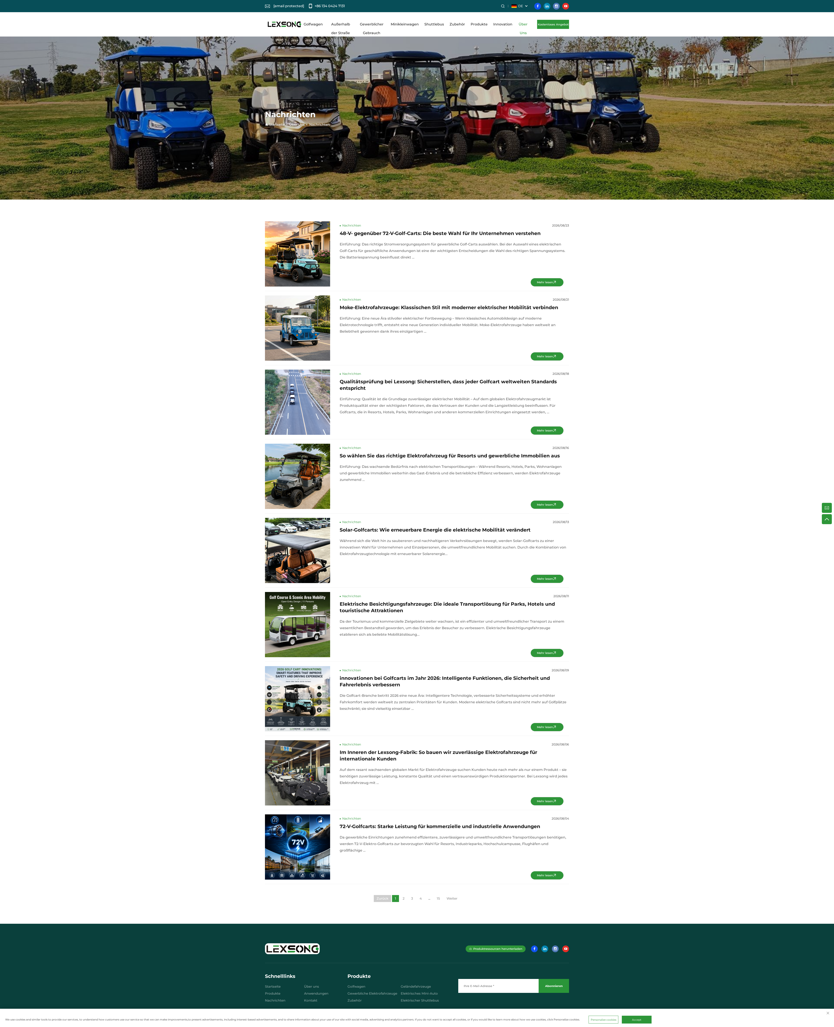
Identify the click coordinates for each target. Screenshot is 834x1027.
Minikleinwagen (405, 24)
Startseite (277, 124)
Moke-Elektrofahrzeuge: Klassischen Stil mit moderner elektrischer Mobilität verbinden (449, 307)
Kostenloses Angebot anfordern (553, 26)
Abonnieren (554, 986)
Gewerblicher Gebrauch (372, 25)
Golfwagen (313, 24)
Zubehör (457, 24)
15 (438, 898)
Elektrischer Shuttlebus (420, 1000)
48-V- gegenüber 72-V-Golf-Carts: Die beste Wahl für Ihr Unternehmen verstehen (440, 233)
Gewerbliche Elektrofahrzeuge (372, 993)
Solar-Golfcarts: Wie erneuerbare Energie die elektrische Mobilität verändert (435, 530)
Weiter (452, 898)
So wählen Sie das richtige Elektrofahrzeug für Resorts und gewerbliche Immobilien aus (450, 456)
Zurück (382, 898)
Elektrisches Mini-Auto (419, 993)
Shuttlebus (434, 24)
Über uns (311, 986)
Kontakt (310, 1000)
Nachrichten (319, 124)
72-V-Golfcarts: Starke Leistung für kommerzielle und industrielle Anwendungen (440, 826)
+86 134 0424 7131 (329, 6)
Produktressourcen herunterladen (497, 948)
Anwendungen (316, 993)
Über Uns (523, 25)
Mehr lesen (545, 282)
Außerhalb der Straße (340, 25)
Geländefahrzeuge (416, 986)
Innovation (502, 24)
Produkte (479, 24)
